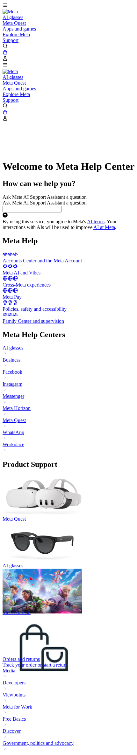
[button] (68, 6)
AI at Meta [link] (104, 227)
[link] (10, 11)
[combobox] (32, 209)
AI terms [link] (96, 221)
